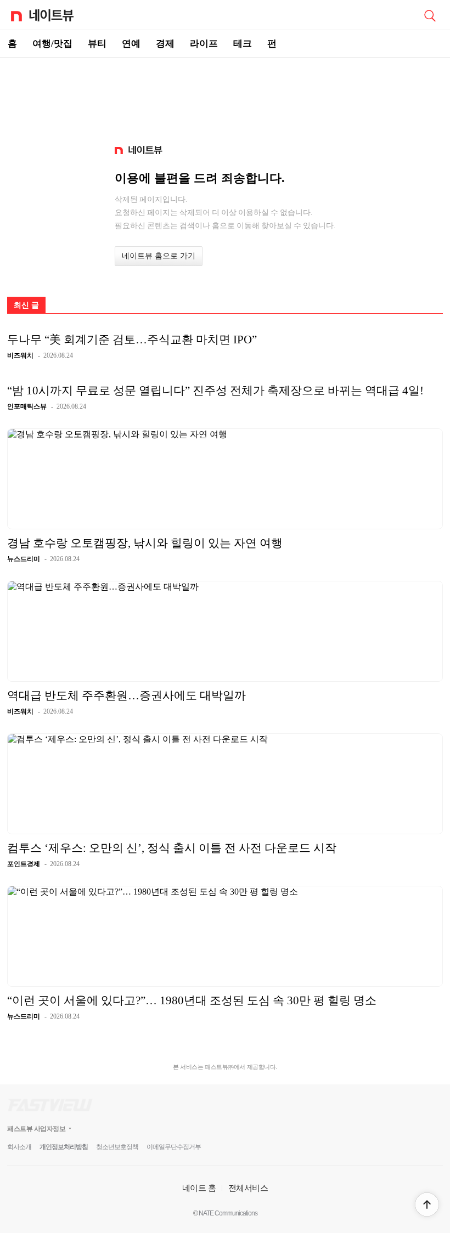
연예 (131, 43)
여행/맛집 (52, 43)
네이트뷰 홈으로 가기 (158, 256)
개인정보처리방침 (64, 1147)
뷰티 (97, 43)
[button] (427, 1204)
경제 (165, 43)
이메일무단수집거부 (174, 1147)
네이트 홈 (199, 1187)
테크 (242, 43)
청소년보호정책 (117, 1147)
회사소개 (19, 1147)
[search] (429, 14)
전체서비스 (248, 1187)
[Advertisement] (225, 96)
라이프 (204, 43)
